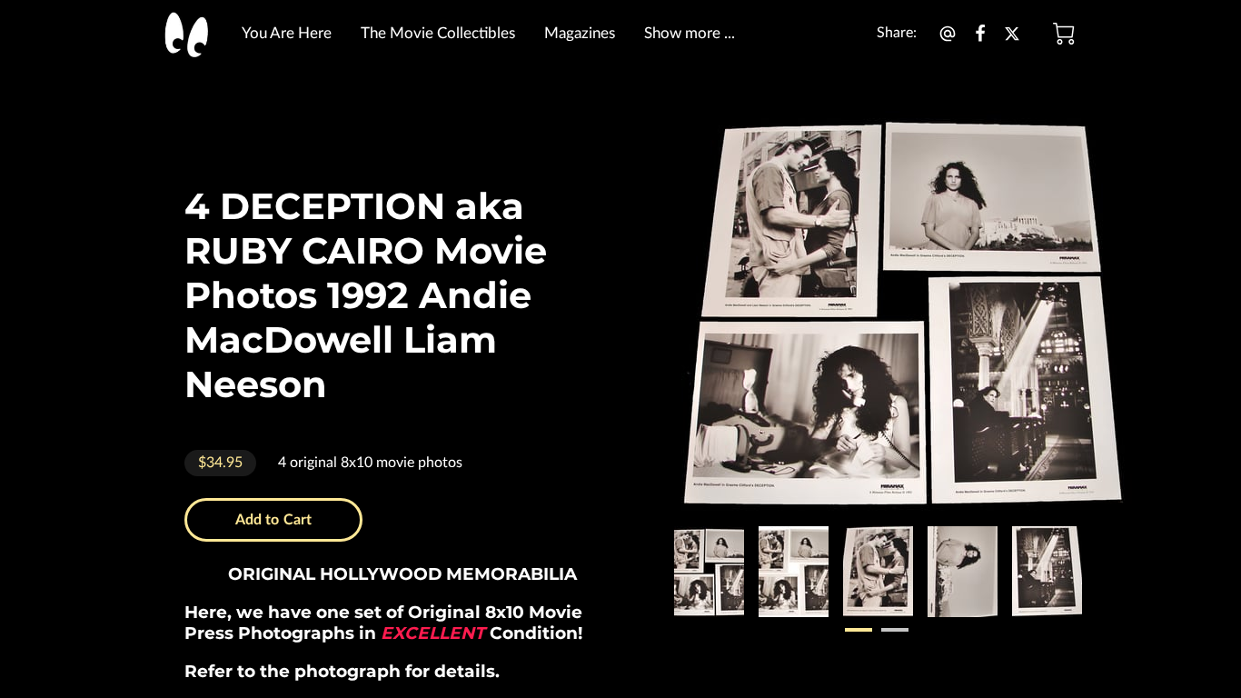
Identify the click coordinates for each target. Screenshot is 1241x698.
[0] (1064, 34)
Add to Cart (273, 520)
